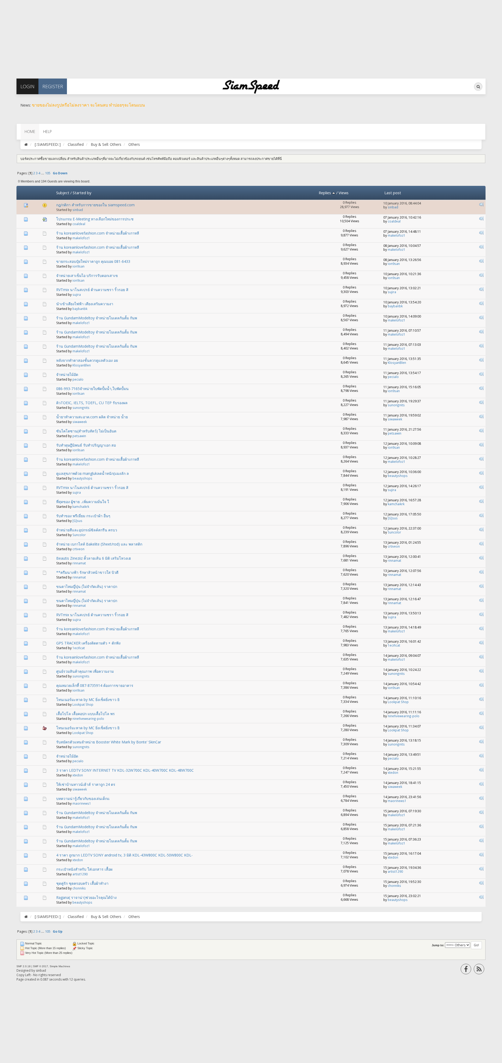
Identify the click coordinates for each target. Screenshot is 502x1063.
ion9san (78, 266)
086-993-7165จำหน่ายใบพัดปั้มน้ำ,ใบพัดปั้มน (92, 388)
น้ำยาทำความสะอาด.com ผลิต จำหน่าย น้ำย (92, 416)
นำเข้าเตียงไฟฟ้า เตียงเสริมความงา (84, 303)
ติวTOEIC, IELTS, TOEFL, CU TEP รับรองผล (92, 402)
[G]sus (77, 521)
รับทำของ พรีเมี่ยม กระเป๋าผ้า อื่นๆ (83, 515)
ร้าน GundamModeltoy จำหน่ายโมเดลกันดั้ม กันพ (96, 317)
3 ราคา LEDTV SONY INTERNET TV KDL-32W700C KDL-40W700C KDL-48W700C (125, 770)
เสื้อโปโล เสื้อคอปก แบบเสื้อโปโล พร (85, 713)
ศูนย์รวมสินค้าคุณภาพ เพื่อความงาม (85, 671)
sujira (76, 294)
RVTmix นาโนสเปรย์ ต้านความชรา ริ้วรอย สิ (92, 289)
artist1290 (80, 874)
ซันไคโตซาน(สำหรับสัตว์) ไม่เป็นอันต (86, 430)
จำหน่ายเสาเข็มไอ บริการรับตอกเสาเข (87, 275)
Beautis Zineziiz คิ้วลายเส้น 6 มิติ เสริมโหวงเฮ (93, 558)
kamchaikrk (80, 506)
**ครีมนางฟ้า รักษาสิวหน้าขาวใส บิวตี (87, 572)
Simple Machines (60, 966)
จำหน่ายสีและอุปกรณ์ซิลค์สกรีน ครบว (86, 529)
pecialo (77, 379)
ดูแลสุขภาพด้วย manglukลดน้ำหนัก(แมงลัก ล (92, 473)
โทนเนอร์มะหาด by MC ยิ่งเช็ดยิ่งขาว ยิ (87, 699)
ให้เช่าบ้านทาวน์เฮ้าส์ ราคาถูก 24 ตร (85, 784)
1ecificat (78, 648)
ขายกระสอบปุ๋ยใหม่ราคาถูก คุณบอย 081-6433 (93, 261)
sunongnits (80, 407)
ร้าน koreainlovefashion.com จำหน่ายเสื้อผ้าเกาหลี (97, 233)
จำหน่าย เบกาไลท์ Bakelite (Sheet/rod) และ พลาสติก (99, 544)
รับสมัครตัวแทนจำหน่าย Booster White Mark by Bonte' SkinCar (108, 741)
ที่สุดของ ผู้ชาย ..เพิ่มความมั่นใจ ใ (82, 501)
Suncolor (79, 535)
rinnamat (79, 563)
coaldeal (78, 224)
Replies (325, 192)
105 (47, 173)
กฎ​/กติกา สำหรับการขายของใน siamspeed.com (95, 204)
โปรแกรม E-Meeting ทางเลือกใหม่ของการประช (95, 218)
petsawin (79, 436)
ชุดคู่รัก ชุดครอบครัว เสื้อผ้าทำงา (82, 883)
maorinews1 (81, 803)
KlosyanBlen (81, 365)
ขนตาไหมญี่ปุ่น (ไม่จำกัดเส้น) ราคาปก (86, 586)
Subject (62, 192)
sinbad (77, 210)
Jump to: (438, 945)
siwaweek (79, 422)
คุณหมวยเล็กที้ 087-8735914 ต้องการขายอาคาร (94, 685)
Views (344, 192)
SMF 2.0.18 (23, 966)
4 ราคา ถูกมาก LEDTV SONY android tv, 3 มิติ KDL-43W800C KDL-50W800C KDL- (124, 855)
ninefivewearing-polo (88, 718)
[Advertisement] (157, 36)
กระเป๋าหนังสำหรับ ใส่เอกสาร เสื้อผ (84, 869)
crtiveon (78, 549)
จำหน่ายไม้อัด (67, 374)
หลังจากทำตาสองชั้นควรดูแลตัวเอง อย (87, 360)
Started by (82, 192)
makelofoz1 (81, 238)
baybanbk (79, 309)
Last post (392, 192)
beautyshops (82, 478)
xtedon (77, 775)
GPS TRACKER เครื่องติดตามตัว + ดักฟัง (88, 643)
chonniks (79, 888)
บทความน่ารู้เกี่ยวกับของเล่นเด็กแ (83, 798)
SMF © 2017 (40, 966)
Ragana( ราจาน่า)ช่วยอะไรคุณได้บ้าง (86, 897)
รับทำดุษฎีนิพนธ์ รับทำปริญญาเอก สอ (86, 445)
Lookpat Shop (82, 704)
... (43, 173)
